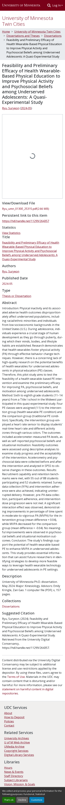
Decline (22, 799)
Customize (36, 799)
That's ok (9, 799)
